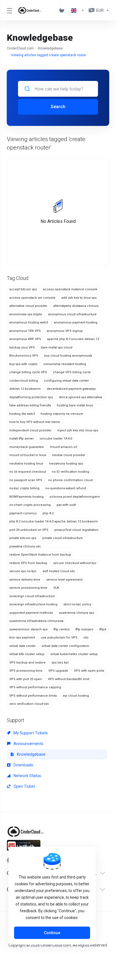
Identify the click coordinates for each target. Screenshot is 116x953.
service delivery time (24, 579)
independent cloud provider (30, 430)
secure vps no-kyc (23, 571)
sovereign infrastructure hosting (33, 604)
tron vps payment (22, 637)
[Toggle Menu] (9, 10)
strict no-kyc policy (77, 604)
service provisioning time (28, 588)
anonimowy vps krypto (25, 314)
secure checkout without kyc (75, 563)
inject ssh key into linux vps (77, 430)
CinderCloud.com (20, 48)
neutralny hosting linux (26, 463)
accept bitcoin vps (23, 289)
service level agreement (64, 579)
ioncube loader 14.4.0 (56, 438)
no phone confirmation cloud (70, 480)
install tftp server (21, 438)
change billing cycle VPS (28, 372)
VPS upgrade (58, 671)
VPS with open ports (89, 671)
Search (58, 106)
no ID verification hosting (70, 472)
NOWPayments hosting (26, 497)
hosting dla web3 (22, 414)
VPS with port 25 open (25, 679)
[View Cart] (63, 10)
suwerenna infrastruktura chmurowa (36, 621)
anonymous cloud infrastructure (72, 314)
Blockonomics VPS (23, 355)
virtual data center (22, 646)
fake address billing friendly (30, 405)
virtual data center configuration (65, 646)
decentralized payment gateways (71, 389)
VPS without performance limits (33, 696)
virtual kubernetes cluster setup (74, 654)
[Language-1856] (78, 10)
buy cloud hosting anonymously (68, 355)
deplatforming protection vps (31, 397)
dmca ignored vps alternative (80, 397)
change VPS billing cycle (72, 372)
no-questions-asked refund (65, 488)
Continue (52, 933)
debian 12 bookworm (25, 389)
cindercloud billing (23, 380)
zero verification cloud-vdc (29, 704)
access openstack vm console (32, 298)
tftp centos (61, 629)
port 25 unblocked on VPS (28, 530)
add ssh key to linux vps (79, 298)
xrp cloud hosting (76, 696)
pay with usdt (66, 505)
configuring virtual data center (66, 380)
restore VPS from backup (28, 563)
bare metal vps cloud (56, 347)
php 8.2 (48, 513)
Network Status (27, 775)
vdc (86, 637)
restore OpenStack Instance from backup (40, 554)
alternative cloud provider (28, 306)
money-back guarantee (26, 447)
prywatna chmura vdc (25, 546)
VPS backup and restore (27, 662)
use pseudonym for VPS (59, 637)
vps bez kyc (60, 662)
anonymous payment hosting (75, 322)
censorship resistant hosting (64, 364)
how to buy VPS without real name (34, 422)
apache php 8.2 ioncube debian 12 (73, 339)
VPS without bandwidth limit (68, 679)
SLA (56, 588)
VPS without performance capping (35, 687)
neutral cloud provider (68, 455)
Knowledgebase (50, 48)
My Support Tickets (30, 733)
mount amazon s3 (63, 447)
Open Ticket (24, 786)
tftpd (102, 629)
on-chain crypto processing (30, 505)
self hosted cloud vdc (59, 571)
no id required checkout (27, 472)
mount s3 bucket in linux (27, 455)
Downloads (23, 765)
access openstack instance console (70, 289)
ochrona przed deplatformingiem (75, 497)
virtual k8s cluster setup (26, 654)
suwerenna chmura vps (76, 613)
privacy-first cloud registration (76, 530)
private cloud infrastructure (62, 538)
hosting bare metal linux (75, 405)
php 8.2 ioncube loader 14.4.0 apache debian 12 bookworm (53, 521)
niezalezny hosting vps (66, 463)
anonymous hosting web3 (28, 322)
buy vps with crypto (23, 364)
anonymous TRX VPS (25, 331)
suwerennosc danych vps (28, 629)
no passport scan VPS (25, 480)
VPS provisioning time (26, 671)
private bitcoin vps (22, 538)
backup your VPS (22, 347)
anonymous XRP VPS (25, 339)
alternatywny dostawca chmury (76, 306)
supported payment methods (31, 613)
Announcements (28, 743)
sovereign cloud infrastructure (32, 596)
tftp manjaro (84, 629)
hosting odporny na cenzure (62, 414)
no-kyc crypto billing (24, 488)
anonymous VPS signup (65, 331)
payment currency (23, 513)
